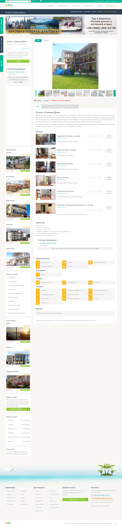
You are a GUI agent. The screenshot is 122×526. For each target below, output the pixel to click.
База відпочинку (54, 504)
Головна (51, 5)
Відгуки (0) (57, 106)
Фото (38, 40)
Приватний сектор (55, 507)
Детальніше (25, 170)
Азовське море (88, 5)
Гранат (8, 152)
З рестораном (12, 289)
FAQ (22, 494)
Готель (37, 491)
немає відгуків (26, 48)
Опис (37, 106)
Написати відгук (71, 106)
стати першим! (58, 313)
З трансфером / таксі (14, 305)
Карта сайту (24, 504)
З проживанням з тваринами (16, 313)
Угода (22, 497)
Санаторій (38, 507)
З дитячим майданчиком (15, 293)
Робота (23, 501)
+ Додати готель (111, 5)
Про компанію (11, 491)
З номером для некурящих (16, 285)
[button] (112, 66)
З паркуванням (12, 281)
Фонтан (9, 347)
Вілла (51, 497)
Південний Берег (12, 371)
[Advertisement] (18, 115)
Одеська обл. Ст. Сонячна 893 (16, 44)
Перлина (9, 224)
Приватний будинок (41, 504)
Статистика (10, 504)
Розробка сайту (11, 497)
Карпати (99, 5)
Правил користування (91, 320)
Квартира (52, 501)
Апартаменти (39, 501)
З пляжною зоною (13, 309)
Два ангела (10, 200)
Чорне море (76, 5)
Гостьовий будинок (55, 494)
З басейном (11, 301)
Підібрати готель (63, 5)
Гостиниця (52, 491)
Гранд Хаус (10, 248)
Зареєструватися (99, 1)
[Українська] (43, 0)
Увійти (108, 1)
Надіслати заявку (16, 409)
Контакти (114, 1)
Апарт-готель (39, 511)
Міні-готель (38, 497)
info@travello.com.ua (102, 498)
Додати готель (11, 501)
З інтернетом (12, 277)
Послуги (47, 106)
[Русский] (36, 0)
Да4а (8, 323)
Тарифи (9, 494)
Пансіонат (38, 494)
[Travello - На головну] (9, 5)
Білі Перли (10, 176)
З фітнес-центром (13, 297)
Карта (46, 40)
